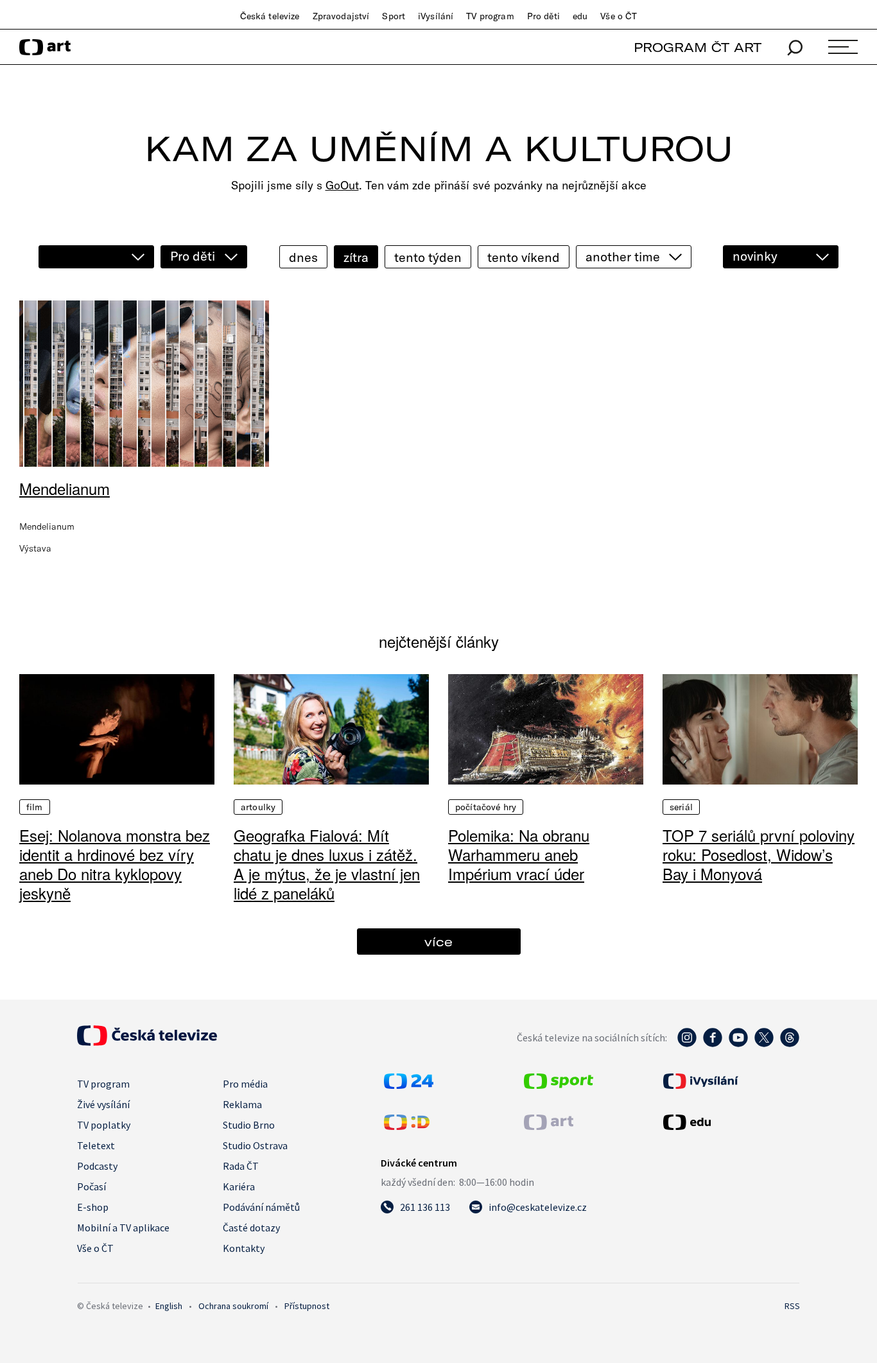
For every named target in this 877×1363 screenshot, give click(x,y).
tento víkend (523, 257)
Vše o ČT (618, 16)
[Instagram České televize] (687, 1043)
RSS (792, 1306)
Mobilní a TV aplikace (123, 1227)
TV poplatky (103, 1124)
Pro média (245, 1083)
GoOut (342, 185)
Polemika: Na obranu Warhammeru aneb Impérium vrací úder (518, 854)
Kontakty (244, 1248)
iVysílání (435, 16)
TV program (490, 16)
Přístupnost (306, 1306)
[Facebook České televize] (712, 1043)
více (438, 941)
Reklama (242, 1104)
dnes (303, 257)
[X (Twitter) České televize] (764, 1043)
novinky (755, 256)
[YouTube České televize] (738, 1043)
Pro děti (543, 16)
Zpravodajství (341, 16)
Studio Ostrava (255, 1145)
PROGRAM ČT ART (697, 47)
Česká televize (270, 16)
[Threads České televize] (789, 1043)
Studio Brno (249, 1124)
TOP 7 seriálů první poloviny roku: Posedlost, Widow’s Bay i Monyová (759, 854)
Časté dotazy (251, 1227)
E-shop (93, 1207)
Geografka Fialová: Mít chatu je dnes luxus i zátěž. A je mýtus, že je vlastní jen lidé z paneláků (327, 864)
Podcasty (97, 1165)
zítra (356, 257)
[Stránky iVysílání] (730, 1081)
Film (34, 807)
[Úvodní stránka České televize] (147, 1042)
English (168, 1306)
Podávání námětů (261, 1207)
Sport (393, 16)
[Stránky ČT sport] (558, 1085)
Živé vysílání (103, 1104)
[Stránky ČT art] (548, 1126)
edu (580, 16)
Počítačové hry (485, 807)
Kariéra (239, 1186)
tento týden (428, 257)
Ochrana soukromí (233, 1306)
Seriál (681, 807)
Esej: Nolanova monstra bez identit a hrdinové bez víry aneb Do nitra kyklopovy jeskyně (114, 864)
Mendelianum (64, 488)
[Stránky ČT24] (408, 1085)
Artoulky (258, 807)
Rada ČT (241, 1165)
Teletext (96, 1145)
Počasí (91, 1186)
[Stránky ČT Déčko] (407, 1126)
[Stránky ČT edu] (730, 1122)
